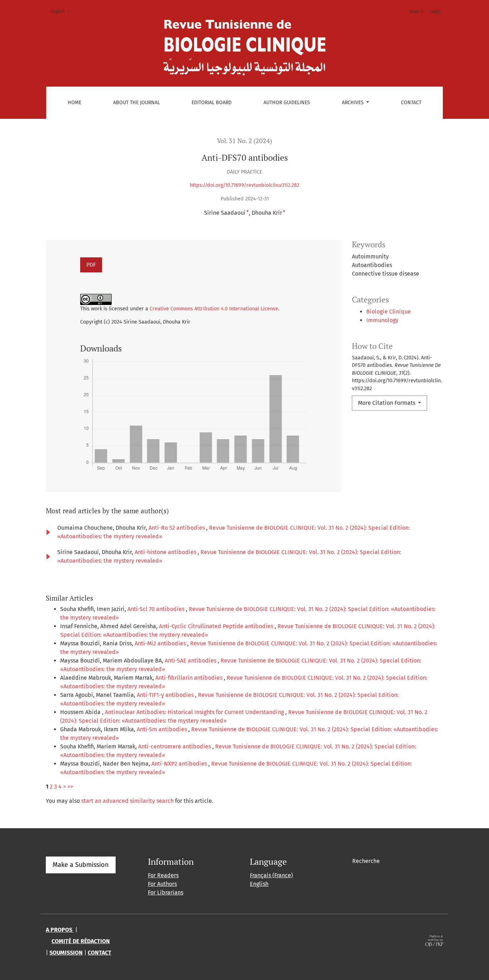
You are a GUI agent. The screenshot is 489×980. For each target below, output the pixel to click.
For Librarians (165, 892)
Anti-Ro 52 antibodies (177, 527)
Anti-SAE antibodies (191, 660)
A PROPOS (60, 929)
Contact (411, 103)
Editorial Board (212, 103)
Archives (353, 103)
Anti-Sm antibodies (162, 729)
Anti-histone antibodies (166, 552)
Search (416, 11)
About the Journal (136, 103)
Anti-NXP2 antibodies (179, 763)
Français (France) (271, 875)
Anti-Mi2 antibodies (161, 643)
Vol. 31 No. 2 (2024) (244, 141)
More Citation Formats (387, 402)
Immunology (382, 320)
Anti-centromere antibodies (175, 746)
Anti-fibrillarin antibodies (189, 677)
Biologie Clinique (388, 311)
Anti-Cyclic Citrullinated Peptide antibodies (217, 626)
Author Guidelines (286, 103)
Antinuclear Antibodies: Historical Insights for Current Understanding (195, 712)
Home (74, 103)
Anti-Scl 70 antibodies (156, 609)
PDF (91, 264)
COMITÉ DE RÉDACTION (81, 941)
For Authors (162, 883)
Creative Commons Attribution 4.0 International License (214, 309)
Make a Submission (81, 865)
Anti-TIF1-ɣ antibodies (166, 695)
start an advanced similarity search (127, 800)
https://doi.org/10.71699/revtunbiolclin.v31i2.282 (244, 185)
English (62, 11)
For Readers (163, 875)
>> (70, 786)
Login (435, 11)
